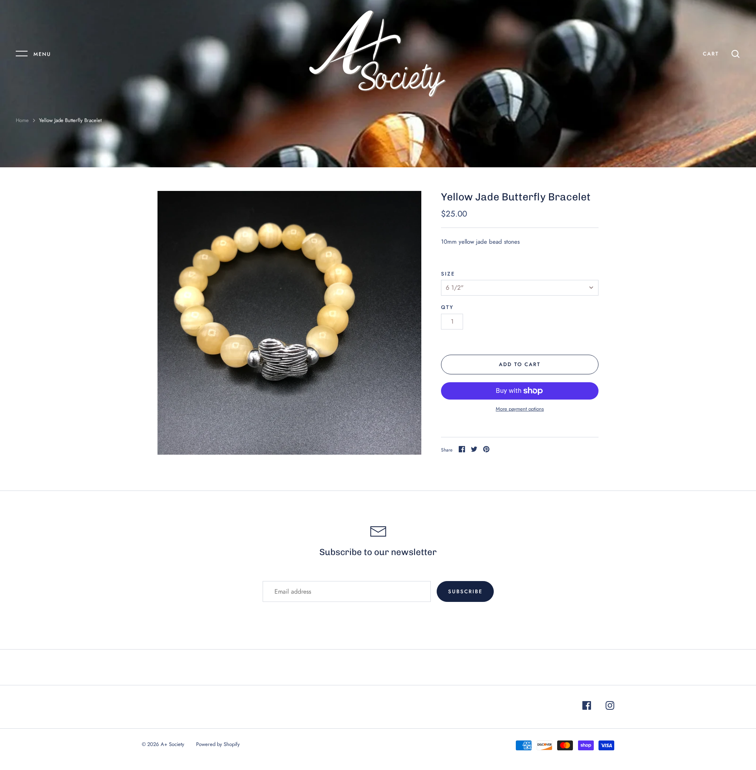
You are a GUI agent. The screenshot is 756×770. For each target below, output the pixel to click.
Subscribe (465, 591)
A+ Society (172, 744)
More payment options (520, 409)
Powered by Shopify (218, 744)
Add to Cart (520, 364)
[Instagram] (610, 707)
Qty (447, 307)
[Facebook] (586, 707)
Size (448, 274)
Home (22, 120)
